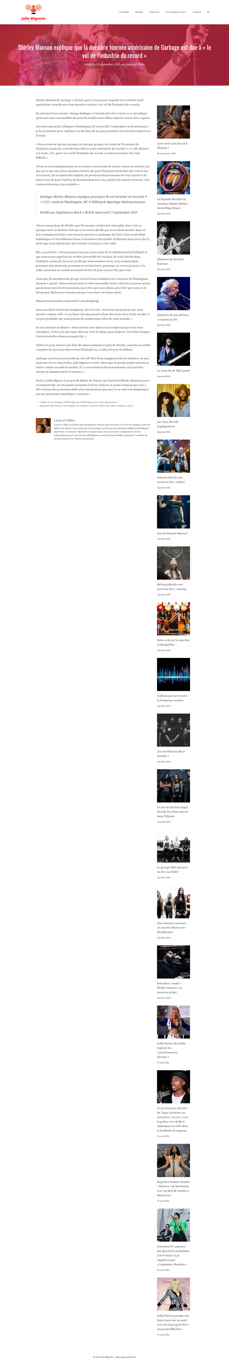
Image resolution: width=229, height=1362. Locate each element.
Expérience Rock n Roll (73, 212)
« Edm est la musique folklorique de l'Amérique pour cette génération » (79, 402)
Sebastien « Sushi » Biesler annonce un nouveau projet (169, 988)
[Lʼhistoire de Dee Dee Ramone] (173, 252)
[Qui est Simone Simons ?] (173, 526)
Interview (154, 12)
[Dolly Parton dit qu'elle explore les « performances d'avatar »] (173, 1036)
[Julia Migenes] (33, 12)
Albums (139, 12)
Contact (197, 12)
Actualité (124, 12)
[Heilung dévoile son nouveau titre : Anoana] (173, 577)
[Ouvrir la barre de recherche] (208, 12)
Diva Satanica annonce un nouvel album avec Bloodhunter (171, 927)
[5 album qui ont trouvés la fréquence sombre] (173, 688)
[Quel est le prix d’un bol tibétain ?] (173, 136)
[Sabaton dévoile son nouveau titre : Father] (173, 470)
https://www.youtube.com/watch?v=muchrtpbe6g (67, 301)
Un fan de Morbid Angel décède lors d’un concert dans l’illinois (172, 812)
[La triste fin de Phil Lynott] (173, 363)
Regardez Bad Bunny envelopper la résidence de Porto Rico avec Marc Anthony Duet (86, 406)
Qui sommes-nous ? (176, 12)
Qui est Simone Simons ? (172, 533)
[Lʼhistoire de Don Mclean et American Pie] (173, 308)
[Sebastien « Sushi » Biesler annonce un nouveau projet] (173, 976)
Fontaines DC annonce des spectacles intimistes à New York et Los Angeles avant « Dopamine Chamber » (173, 1255)
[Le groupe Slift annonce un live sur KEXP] (173, 860)
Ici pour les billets (120, 349)
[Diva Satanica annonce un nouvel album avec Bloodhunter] (173, 916)
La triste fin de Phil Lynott (173, 371)
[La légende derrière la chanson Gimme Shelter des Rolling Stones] (173, 192)
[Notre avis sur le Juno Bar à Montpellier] (173, 633)
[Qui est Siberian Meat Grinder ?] (173, 744)
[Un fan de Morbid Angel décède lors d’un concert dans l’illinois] (173, 800)
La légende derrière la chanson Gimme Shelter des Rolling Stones (172, 203)
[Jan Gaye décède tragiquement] (173, 415)
